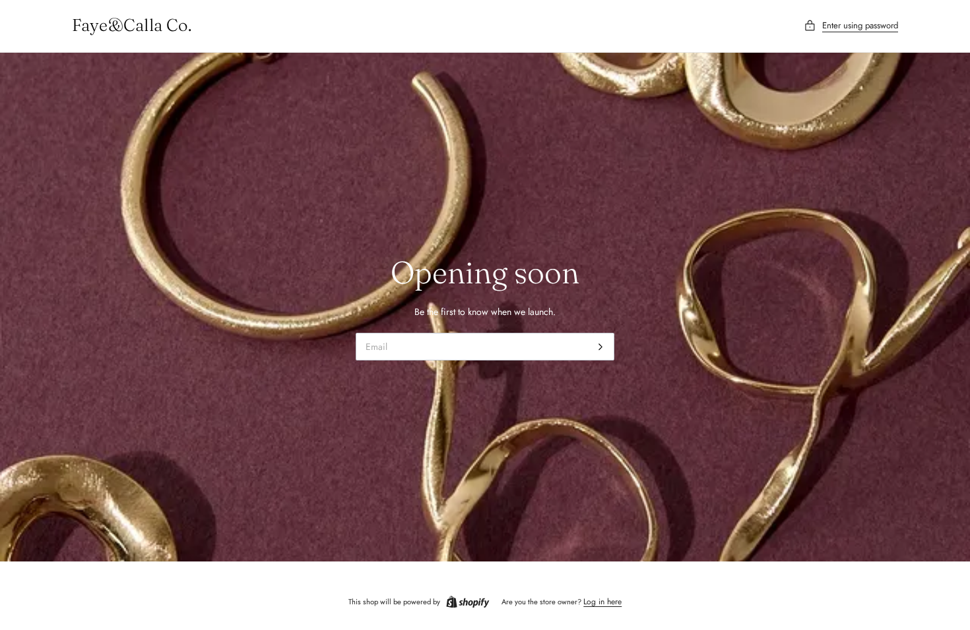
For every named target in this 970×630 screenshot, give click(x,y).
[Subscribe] (600, 346)
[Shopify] (468, 602)
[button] (851, 26)
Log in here (602, 602)
